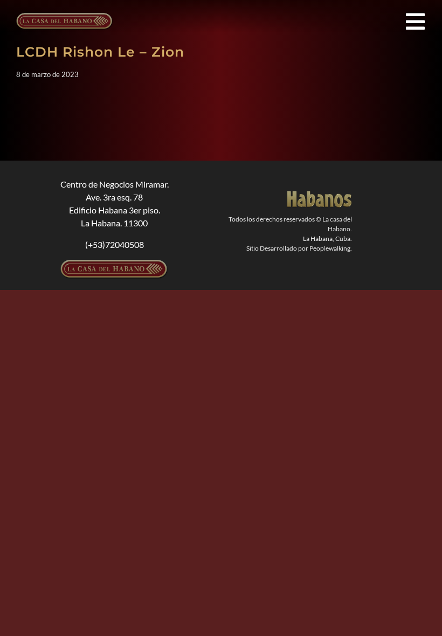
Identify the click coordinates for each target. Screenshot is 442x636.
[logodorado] (319, 195)
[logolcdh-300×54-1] (114, 264)
